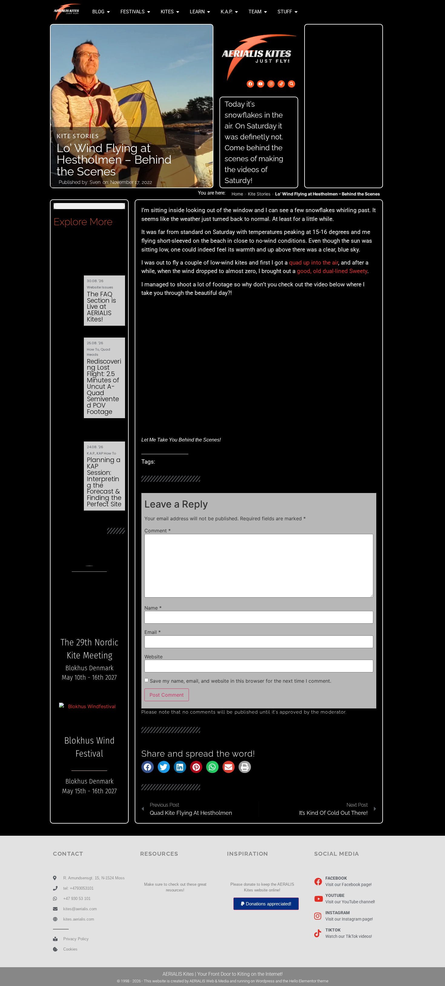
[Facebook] (250, 84)
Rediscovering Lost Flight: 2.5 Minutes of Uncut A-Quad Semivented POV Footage (104, 386)
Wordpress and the (272, 981)
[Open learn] (208, 11)
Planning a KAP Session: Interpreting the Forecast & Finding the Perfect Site (104, 481)
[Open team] (265, 11)
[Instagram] (271, 84)
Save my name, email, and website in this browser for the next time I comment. (240, 680)
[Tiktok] (281, 84)
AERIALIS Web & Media (209, 981)
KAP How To (106, 453)
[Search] (291, 84)
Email (152, 632)
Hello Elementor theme (308, 981)
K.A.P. (91, 453)
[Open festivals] (148, 11)
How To (93, 349)
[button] (147, 767)
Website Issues (100, 287)
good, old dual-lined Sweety (332, 271)
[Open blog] (108, 11)
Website (153, 656)
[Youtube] (260, 84)
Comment (157, 530)
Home (237, 193)
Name (153, 607)
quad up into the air (313, 262)
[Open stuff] (296, 11)
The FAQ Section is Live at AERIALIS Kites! (101, 307)
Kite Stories (78, 136)
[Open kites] (177, 11)
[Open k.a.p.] (236, 11)
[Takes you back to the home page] (67, 12)
